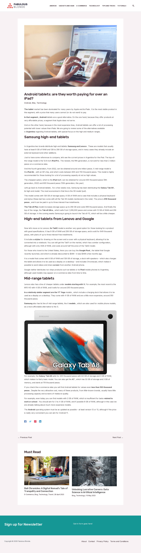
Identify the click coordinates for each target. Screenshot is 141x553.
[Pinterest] (35, 421)
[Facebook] (25, 421)
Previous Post (25, 437)
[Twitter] (30, 421)
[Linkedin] (40, 421)
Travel (50, 494)
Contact (91, 541)
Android (27, 103)
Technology (42, 103)
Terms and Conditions (119, 541)
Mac (34, 103)
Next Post (118, 437)
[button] (133, 5)
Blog (36, 494)
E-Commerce (29, 494)
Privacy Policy (103, 541)
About (84, 541)
